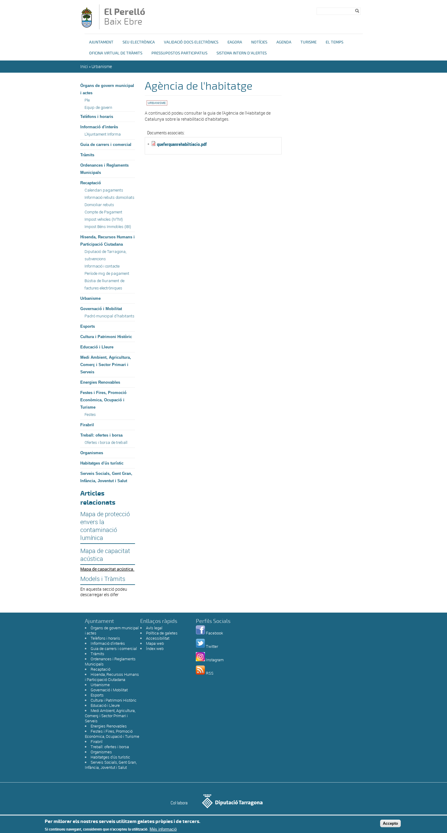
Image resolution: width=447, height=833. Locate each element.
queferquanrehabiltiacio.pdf (182, 144)
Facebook (214, 633)
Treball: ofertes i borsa (101, 435)
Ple (87, 100)
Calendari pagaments (104, 190)
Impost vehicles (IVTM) (104, 219)
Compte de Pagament (103, 212)
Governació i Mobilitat (101, 308)
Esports (87, 326)
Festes (90, 414)
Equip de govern (98, 107)
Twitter (212, 646)
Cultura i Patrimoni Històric (106, 336)
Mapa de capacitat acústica (105, 555)
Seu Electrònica (139, 42)
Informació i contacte (102, 266)
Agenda (283, 42)
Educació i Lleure (96, 347)
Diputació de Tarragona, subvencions (105, 255)
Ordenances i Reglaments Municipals (104, 169)
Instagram (215, 659)
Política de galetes (162, 633)
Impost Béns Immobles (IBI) (108, 226)
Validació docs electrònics (191, 42)
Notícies (259, 42)
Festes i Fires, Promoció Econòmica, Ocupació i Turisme (103, 400)
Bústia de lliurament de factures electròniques (104, 284)
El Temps (334, 42)
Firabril (87, 425)
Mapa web (155, 643)
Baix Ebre (124, 17)
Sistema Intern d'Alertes (242, 53)
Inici (84, 66)
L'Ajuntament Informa (103, 134)
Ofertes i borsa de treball (106, 442)
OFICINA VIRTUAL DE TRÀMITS (115, 53)
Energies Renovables (100, 382)
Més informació (163, 829)
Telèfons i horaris (96, 116)
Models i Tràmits (102, 579)
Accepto (390, 823)
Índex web (155, 648)
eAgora (234, 42)
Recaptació (90, 183)
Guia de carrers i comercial (105, 144)
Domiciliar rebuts (99, 204)
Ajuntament (101, 42)
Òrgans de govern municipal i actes (107, 89)
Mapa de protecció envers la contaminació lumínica (105, 526)
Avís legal (154, 628)
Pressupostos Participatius (179, 53)
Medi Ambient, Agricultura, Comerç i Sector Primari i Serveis (105, 364)
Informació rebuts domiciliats (109, 197)
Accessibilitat (157, 638)
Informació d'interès (99, 127)
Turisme (308, 42)
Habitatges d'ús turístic (101, 463)
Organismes (91, 453)
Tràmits (87, 155)
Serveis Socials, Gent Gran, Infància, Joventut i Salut (106, 477)
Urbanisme (102, 66)
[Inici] (86, 26)
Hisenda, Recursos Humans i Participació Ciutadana (107, 241)
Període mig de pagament (107, 273)
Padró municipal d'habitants (109, 316)
